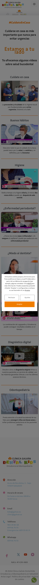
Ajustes (27, 290)
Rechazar (11, 298)
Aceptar (19, 304)
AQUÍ (29, 284)
